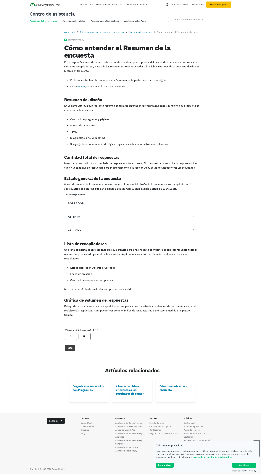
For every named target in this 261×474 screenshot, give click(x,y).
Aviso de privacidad (204, 457)
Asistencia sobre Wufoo (126, 447)
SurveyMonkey (88, 423)
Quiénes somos (88, 426)
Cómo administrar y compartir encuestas (102, 32)
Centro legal (189, 423)
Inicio (81, 86)
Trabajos (85, 429)
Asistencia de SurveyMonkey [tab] (43, 21)
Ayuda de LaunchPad (125, 429)
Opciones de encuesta (140, 32)
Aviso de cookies (223, 457)
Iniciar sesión (197, 4)
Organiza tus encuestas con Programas (88, 388)
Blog (83, 433)
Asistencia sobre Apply (126, 450)
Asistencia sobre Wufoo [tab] (74, 21)
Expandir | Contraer (75, 194)
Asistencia (69, 32)
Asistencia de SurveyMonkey (128, 423)
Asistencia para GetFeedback (128, 426)
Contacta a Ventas (179, 4)
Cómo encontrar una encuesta (173, 388)
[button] (132, 203)
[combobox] (56, 421)
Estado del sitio (156, 423)
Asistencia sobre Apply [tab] (135, 21)
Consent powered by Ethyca (242, 471)
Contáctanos (155, 429)
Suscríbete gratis (219, 4)
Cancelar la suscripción (160, 426)
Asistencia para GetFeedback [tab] (105, 21)
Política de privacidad (194, 426)
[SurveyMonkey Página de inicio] (45, 5)
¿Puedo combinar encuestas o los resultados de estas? (129, 390)
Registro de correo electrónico (163, 433)
